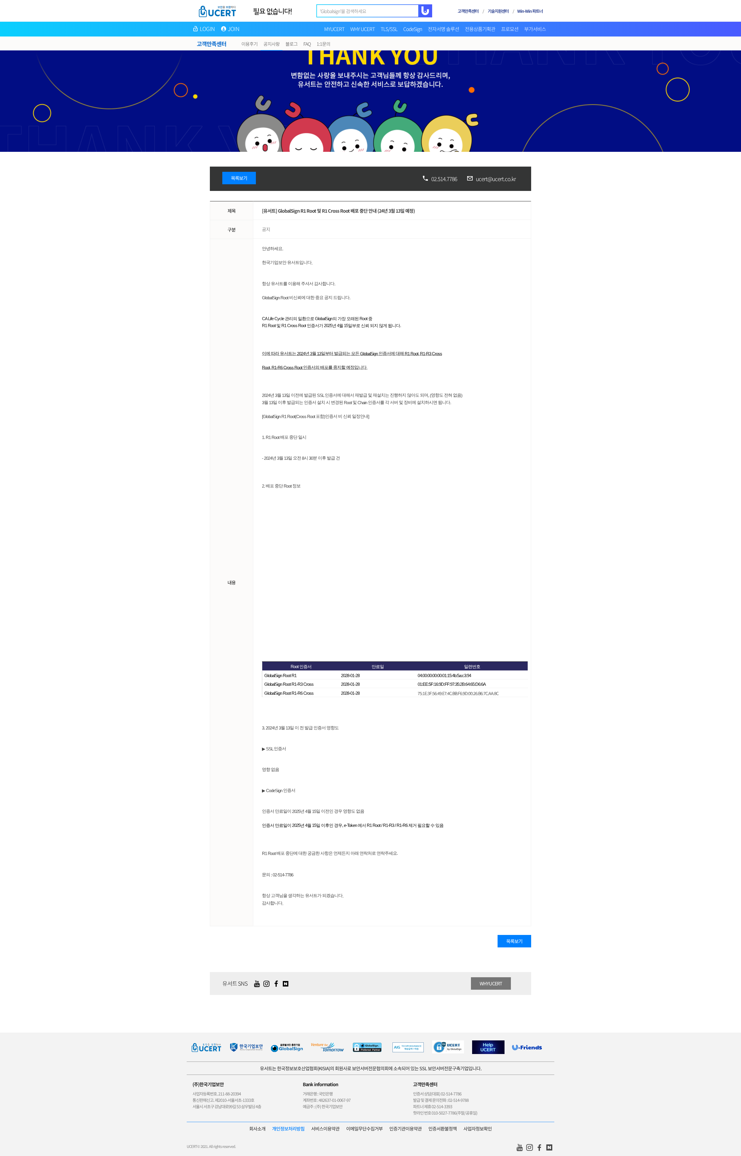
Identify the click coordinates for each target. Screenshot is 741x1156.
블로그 (291, 43)
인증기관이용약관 (405, 1128)
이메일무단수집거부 (364, 1128)
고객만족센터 (468, 11)
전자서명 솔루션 (443, 28)
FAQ (307, 43)
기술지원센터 (498, 11)
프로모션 (509, 28)
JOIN (233, 29)
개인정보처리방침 (288, 1128)
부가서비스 (535, 28)
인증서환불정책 (442, 1128)
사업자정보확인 (477, 1128)
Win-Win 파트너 (530, 11)
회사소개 (257, 1128)
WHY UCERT (362, 28)
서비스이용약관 (325, 1128)
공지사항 (271, 43)
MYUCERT (334, 28)
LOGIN (207, 29)
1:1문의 (323, 43)
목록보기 (239, 177)
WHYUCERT (491, 983)
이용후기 (249, 43)
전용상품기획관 (480, 28)
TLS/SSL (389, 28)
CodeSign (412, 28)
